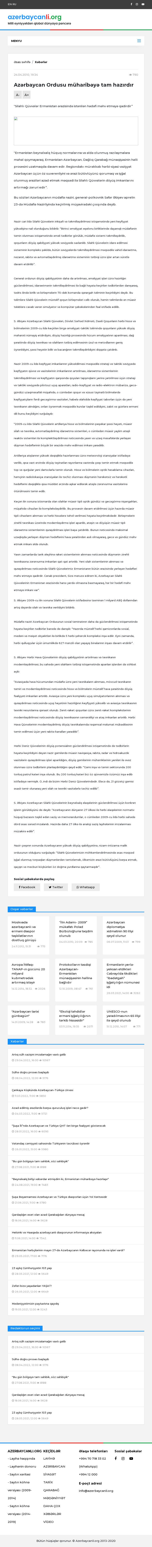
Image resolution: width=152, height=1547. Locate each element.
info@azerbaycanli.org (96, 1491)
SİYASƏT (49, 1474)
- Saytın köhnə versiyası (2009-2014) (20, 1490)
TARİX (48, 1482)
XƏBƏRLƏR (52, 1514)
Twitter (57, 887)
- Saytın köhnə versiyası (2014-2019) (19, 1514)
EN (10, 4)
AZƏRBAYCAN (54, 1466)
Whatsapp (87, 887)
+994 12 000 (88, 1474)
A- (18, 95)
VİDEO (48, 1522)
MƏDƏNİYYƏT (54, 1498)
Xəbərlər (41, 62)
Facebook (27, 887)
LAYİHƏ (49, 1458)
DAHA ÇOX (51, 1506)
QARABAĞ (51, 1490)
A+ (27, 95)
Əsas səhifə (22, 62)
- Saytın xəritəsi (19, 1474)
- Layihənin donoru (22, 1466)
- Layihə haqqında (21, 1458)
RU (14, 4)
